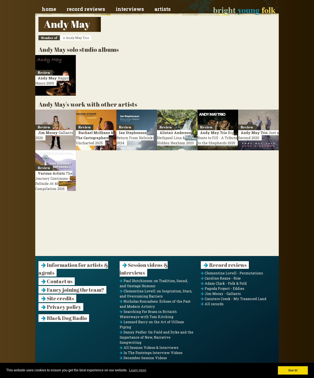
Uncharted (94, 137)
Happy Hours (52, 80)
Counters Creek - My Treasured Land (235, 298)
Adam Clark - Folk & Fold (225, 283)
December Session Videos (145, 358)
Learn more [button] (137, 370)
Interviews (130, 9)
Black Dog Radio (66, 318)
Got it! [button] (293, 370)
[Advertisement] (157, 226)
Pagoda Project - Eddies (224, 288)
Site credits (60, 298)
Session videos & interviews (144, 269)
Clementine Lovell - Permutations (233, 273)
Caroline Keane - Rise (222, 278)
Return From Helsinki (135, 137)
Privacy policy (63, 307)
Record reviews (86, 9)
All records (213, 304)
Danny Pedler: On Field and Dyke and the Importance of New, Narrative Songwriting (156, 337)
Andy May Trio (77, 38)
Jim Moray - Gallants (222, 293)
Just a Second (258, 135)
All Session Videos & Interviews (150, 347)
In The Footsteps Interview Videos (152, 352)
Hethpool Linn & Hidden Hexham (175, 137)
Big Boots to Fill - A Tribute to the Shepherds (217, 137)
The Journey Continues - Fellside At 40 (53, 181)
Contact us (59, 281)
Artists (162, 9)
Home (49, 9)
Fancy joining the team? (75, 289)
